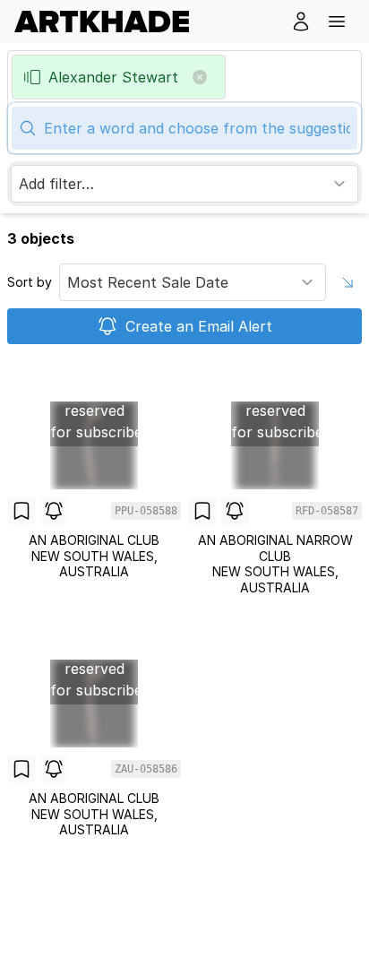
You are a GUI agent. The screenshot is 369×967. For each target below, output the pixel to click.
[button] (337, 21)
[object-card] (94, 476)
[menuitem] (108, 21)
